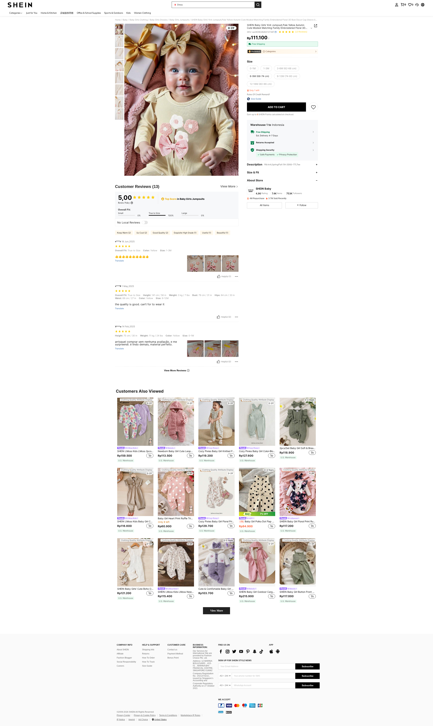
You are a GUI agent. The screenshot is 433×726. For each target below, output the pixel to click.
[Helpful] (219, 276)
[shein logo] (20, 4)
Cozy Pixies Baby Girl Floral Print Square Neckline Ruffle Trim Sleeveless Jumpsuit (216, 521)
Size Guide (147, 666)
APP (271, 645)
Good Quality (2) (160, 232)
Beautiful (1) (222, 232)
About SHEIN (123, 649)
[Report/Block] (236, 276)
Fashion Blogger (124, 658)
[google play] (277, 653)
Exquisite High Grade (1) (185, 232)
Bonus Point (173, 658)
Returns (145, 654)
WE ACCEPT (224, 700)
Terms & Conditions (168, 715)
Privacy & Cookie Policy (145, 715)
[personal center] (397, 5)
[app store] (271, 653)
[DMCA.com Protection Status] (229, 712)
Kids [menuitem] (128, 13)
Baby (125, 20)
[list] (242, 651)
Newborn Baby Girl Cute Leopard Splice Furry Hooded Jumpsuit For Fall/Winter (176, 451)
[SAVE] (313, 107)
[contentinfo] (269, 705)
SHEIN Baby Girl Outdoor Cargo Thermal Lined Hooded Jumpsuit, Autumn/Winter (257, 592)
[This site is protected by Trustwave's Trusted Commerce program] (220, 712)
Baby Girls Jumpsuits (179, 20)
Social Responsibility (126, 662)
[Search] (258, 5)
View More (216, 610)
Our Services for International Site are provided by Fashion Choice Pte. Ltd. (202, 654)
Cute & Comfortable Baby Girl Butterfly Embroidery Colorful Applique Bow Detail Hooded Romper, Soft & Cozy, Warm (216, 589)
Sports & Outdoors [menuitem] (113, 13)
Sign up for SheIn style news (235, 660)
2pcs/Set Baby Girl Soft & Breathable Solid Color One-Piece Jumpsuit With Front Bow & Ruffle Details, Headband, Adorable (298, 448)
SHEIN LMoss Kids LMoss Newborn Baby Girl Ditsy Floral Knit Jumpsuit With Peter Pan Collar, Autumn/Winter (176, 592)
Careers (120, 666)
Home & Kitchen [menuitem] (49, 13)
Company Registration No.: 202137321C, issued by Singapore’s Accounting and (203, 677)
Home (118, 20)
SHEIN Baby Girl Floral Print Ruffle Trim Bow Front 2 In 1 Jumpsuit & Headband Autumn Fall (298, 521)
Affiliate (120, 654)
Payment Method (175, 654)
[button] (417, 5)
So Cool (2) (141, 232)
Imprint (132, 719)
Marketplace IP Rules (190, 715)
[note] (125, 460)
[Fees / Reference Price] (269, 38)
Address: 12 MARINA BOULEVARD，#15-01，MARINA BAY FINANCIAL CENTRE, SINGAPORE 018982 (203, 666)
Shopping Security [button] (265, 150)
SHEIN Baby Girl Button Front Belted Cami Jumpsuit (298, 592)
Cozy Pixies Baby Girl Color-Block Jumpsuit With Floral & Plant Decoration (257, 451)
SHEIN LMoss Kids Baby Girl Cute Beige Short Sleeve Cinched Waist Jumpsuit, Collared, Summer (135, 521)
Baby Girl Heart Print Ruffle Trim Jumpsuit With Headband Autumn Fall (176, 518)
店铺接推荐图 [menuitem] (66, 13)
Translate (119, 261)
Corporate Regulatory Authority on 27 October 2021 (203, 685)
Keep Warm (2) (124, 232)
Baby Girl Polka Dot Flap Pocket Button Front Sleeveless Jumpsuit (257, 521)
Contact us (172, 649)
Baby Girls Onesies (158, 20)
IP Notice (121, 719)
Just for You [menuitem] (31, 13)
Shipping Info (148, 649)
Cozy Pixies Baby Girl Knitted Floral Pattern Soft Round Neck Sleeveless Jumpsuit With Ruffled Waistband (216, 451)
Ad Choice (143, 719)
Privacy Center (123, 715)
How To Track (148, 662)
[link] (403, 5)
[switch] (145, 222)
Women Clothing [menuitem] (142, 13)
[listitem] (135, 430)
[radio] (252, 68)
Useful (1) (206, 232)
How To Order (148, 658)
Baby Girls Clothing (139, 20)
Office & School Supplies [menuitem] (89, 13)
